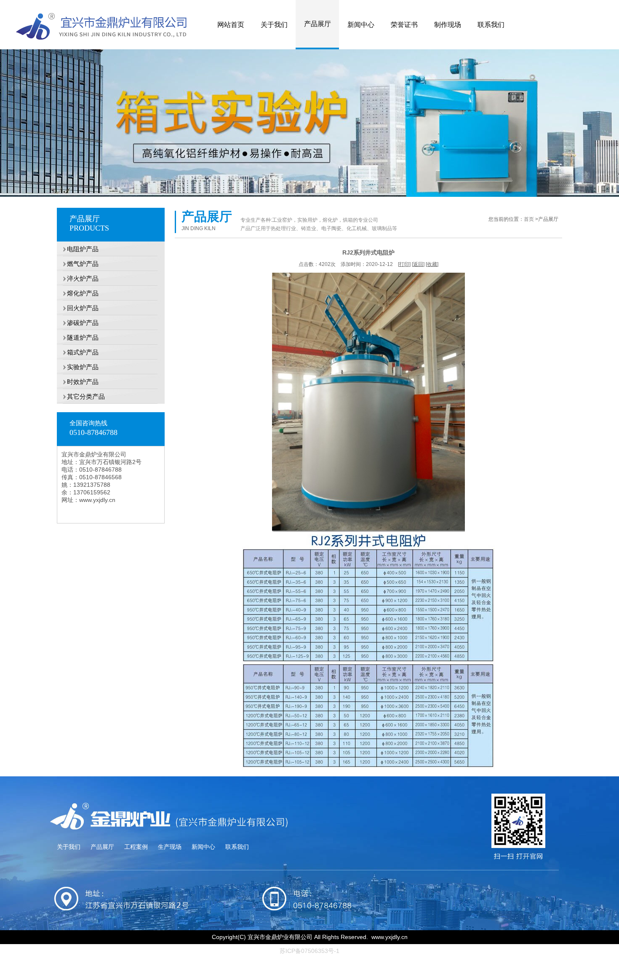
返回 (418, 264)
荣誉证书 (404, 24)
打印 (404, 264)
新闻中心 (360, 24)
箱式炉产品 (78, 352)
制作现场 (447, 24)
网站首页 (230, 24)
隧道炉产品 (78, 337)
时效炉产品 (78, 381)
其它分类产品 (81, 396)
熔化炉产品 (78, 293)
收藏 (432, 264)
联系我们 (491, 24)
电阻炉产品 (78, 248)
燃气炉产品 (78, 263)
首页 (529, 219)
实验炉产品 (78, 366)
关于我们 (274, 24)
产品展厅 (317, 23)
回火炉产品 (78, 307)
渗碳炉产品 (78, 322)
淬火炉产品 (78, 278)
